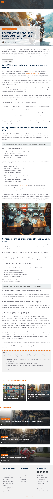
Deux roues (5, 437)
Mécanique (5, 485)
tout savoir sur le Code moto (32, 73)
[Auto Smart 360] (4, 2)
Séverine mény (41, 479)
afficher (10, 61)
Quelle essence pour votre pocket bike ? (14, 457)
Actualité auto (6, 474)
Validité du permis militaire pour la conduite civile (38, 395)
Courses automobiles (8, 477)
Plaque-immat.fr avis (42, 488)
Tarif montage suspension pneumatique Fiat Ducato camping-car (22, 421)
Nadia (7, 42)
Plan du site (23, 481)
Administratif (5, 419)
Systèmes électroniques (9, 491)
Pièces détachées (7, 489)
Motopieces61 (41, 477)
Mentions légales (24, 475)
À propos (22, 474)
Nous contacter (24, 472)
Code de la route (23, 185)
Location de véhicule (8, 483)
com (46, 477)
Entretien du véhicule (8, 481)
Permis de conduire (9, 29)
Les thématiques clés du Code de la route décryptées (13, 397)
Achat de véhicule (7, 472)
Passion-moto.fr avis (42, 490)
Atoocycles (40, 475)
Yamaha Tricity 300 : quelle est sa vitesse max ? (16, 439)
